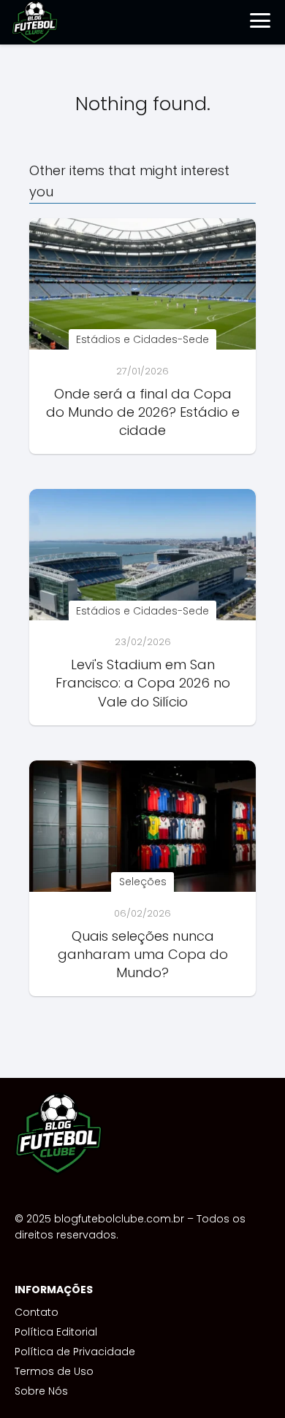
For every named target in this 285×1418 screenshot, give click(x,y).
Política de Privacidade (75, 1351)
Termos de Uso (54, 1371)
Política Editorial (56, 1332)
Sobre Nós (41, 1391)
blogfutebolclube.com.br (119, 1218)
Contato (36, 1312)
